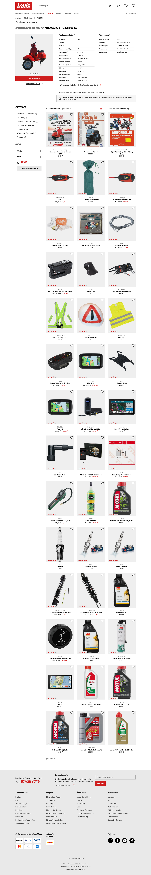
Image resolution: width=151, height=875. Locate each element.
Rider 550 (60, 429)
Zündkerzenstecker (60, 475)
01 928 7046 (30, 781)
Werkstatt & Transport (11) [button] (26, 133)
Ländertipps (50, 804)
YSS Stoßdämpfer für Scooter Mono (60, 612)
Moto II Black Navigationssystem (60, 658)
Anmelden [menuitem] (132, 13)
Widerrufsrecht (113, 807)
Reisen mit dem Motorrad (55, 813)
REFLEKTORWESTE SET (60, 337)
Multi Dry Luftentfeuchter (91, 200)
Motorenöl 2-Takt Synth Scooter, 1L (91, 750)
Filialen (79, 800)
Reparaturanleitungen (91, 152)
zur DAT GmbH (100, 92)
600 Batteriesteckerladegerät (121, 200)
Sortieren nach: (114, 109)
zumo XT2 (60, 704)
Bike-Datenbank (21, 807)
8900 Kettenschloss (121, 245)
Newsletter (19, 810)
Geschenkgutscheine (22, 813)
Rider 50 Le (90, 383)
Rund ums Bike (51, 817)
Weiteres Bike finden (33, 84)
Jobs (79, 807)
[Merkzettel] (126, 5)
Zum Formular (72, 99)
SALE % (23, 162)
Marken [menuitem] (58, 13)
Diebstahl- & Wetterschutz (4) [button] (27, 121)
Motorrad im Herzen (53, 810)
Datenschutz (112, 804)
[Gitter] (100, 108)
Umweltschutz (113, 817)
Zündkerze (60, 567)
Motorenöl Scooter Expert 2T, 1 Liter (121, 521)
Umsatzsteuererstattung (85, 813)
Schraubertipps (51, 807)
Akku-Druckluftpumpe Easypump (60, 521)
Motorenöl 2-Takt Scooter (91, 658)
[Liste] (104, 108)
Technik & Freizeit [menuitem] (38, 13)
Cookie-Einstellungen (115, 820)
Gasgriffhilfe (91, 291)
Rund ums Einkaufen (84, 810)
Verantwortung (82, 817)
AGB (109, 800)
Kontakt (18, 797)
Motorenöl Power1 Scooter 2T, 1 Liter (121, 750)
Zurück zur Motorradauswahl (27, 22)
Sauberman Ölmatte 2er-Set (91, 245)
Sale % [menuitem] (50, 13)
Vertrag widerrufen (22, 823)
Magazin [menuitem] (68, 13)
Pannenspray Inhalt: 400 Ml (121, 658)
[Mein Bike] (118, 5)
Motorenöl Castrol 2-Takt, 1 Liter (91, 704)
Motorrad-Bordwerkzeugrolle (121, 291)
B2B (16, 800)
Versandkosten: (65, 866)
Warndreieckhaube (91, 337)
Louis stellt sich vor (84, 797)
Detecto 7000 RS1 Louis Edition (60, 383)
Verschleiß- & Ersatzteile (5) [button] (27, 114)
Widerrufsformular (114, 810)
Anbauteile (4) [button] (22, 137)
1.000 (60, 200)
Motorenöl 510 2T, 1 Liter (122, 704)
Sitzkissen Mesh (122, 383)
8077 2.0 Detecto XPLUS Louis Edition (60, 291)
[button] (102, 5)
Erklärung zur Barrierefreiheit (118, 813)
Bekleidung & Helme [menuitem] (22, 13)
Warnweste (121, 337)
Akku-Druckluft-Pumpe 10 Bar (90, 429)
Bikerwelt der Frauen (53, 797)
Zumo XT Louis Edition (122, 429)
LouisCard (19, 817)
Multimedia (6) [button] (22, 129)
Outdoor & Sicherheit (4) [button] (25, 125)
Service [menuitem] (76, 13)
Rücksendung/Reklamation (25, 820)
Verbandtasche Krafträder (60, 245)
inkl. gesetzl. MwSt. (75, 864)
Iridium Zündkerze (91, 567)
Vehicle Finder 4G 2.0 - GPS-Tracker (91, 475)
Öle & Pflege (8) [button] (22, 118)
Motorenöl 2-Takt (121, 612)
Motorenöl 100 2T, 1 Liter (60, 750)
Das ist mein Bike (34, 78)
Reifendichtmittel (90, 521)
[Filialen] (110, 5)
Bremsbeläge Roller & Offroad (121, 475)
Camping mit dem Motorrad (56, 823)
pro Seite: (65, 109)
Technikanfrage (21, 804)
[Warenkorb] (133, 5)
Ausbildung (81, 804)
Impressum (112, 797)
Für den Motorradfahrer (54, 820)
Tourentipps (50, 800)
